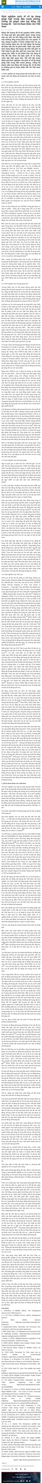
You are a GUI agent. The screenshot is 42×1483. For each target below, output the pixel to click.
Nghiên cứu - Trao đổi (14, 10)
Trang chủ (4, 10)
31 (24, 7)
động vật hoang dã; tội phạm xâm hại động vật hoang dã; (18, 1466)
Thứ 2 (18, 7)
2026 (29, 7)
